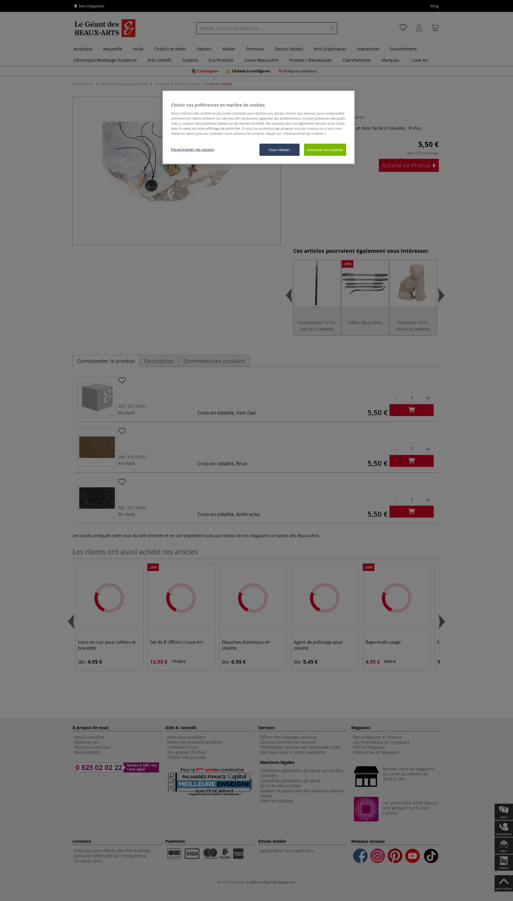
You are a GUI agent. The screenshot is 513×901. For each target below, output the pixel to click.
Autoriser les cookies (325, 149)
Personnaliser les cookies (192, 149)
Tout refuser (279, 149)
